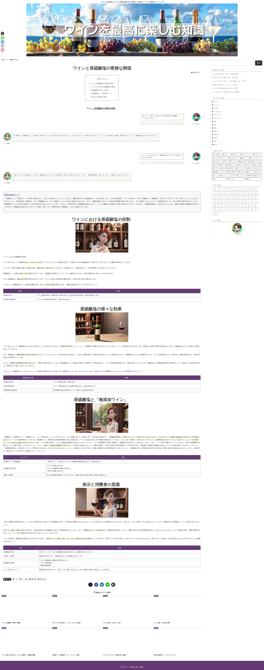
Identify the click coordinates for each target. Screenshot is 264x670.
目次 (99, 79)
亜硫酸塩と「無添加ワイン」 (102, 93)
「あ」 (16, 579)
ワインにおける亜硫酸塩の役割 (103, 87)
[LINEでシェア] (107, 585)
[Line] (2, 37)
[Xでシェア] (90, 585)
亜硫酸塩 (33, 579)
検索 (258, 63)
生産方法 (8, 579)
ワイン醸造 (25, 579)
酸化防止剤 (43, 579)
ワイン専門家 (237, 234)
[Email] (2, 46)
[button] (113, 585)
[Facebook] (2, 42)
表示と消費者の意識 (99, 97)
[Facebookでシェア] (96, 585)
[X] (2, 33)
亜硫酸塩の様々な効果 (100, 90)
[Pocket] (2, 50)
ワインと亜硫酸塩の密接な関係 (101, 83)
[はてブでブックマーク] (102, 585)
